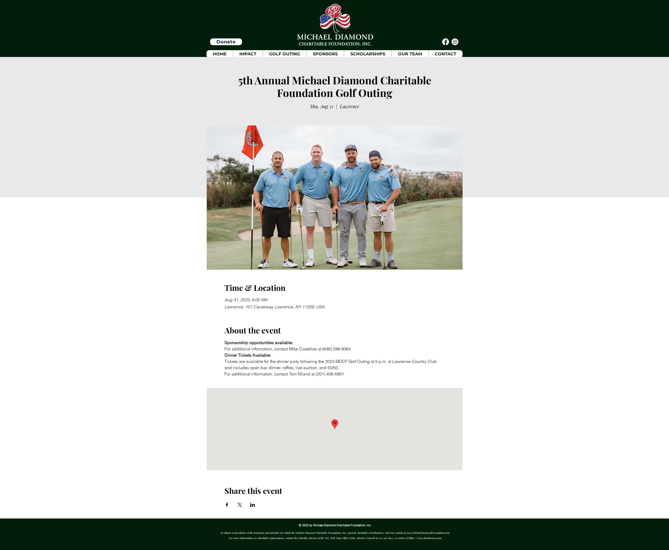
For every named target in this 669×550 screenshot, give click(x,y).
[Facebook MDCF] (445, 41)
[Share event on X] (239, 505)
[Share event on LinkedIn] (252, 505)
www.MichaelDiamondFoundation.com (428, 533)
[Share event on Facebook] (226, 505)
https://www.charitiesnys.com (424, 538)
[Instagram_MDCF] (455, 41)
